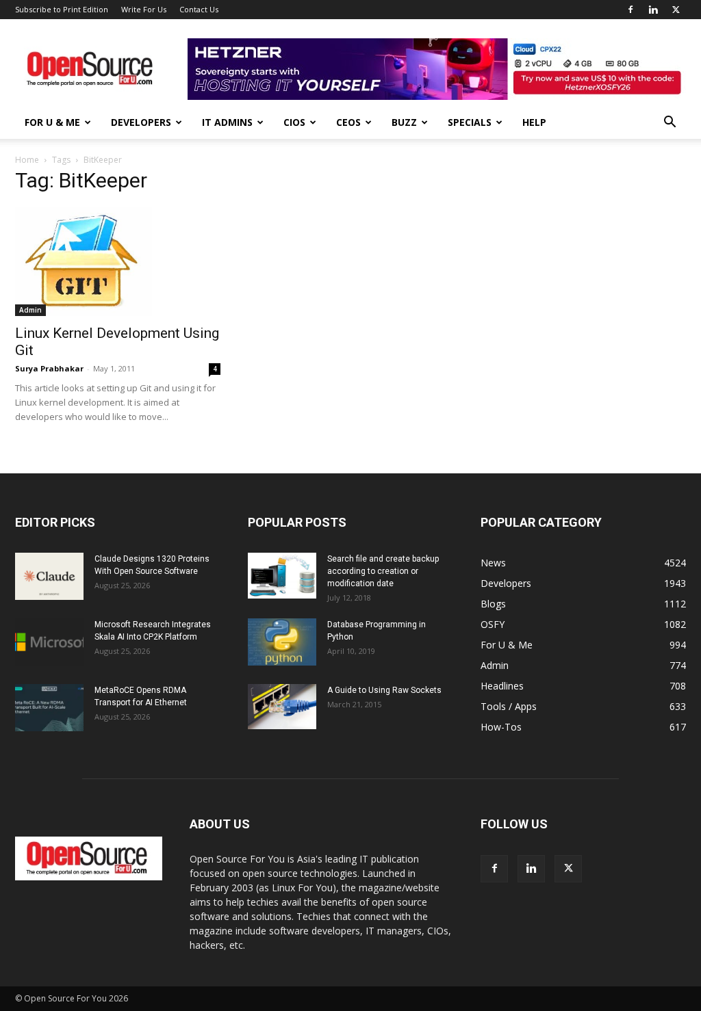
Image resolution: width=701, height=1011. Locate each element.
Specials (470, 122)
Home (27, 160)
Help (534, 122)
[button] (669, 123)
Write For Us (143, 9)
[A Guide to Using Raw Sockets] (282, 706)
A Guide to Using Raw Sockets (384, 690)
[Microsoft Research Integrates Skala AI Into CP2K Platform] (49, 642)
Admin (30, 310)
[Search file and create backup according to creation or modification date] (282, 576)
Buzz (404, 122)
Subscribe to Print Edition (61, 9)
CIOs (294, 122)
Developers (141, 122)
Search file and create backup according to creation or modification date (383, 571)
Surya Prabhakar (49, 368)
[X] (675, 9)
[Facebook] (630, 9)
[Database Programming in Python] (282, 642)
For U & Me (52, 122)
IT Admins (227, 122)
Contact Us (198, 9)
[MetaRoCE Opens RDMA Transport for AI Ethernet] (49, 707)
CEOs (348, 122)
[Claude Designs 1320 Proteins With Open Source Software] (49, 576)
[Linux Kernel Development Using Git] (117, 261)
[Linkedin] (653, 9)
